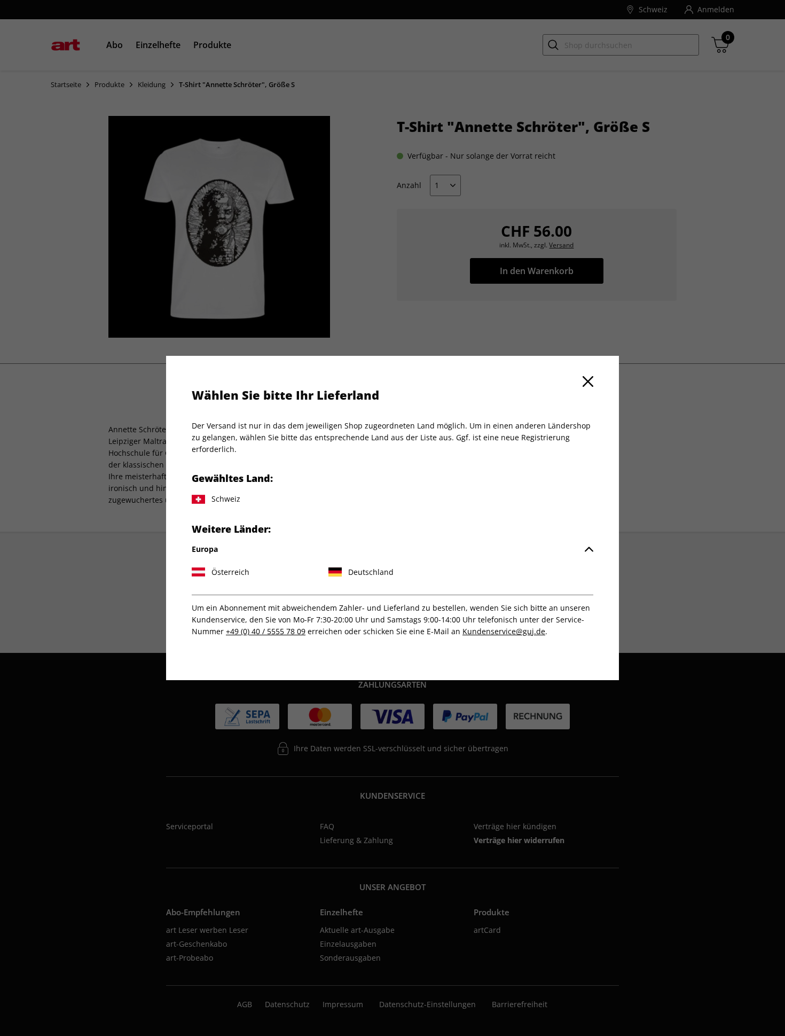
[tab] (392, 549)
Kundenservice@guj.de (503, 631)
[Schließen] (588, 381)
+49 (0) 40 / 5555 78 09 (265, 631)
